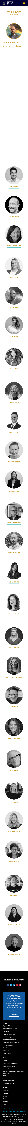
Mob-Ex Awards (7, 1048)
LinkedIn (5, 1096)
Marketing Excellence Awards (11, 1042)
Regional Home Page (9, 1083)
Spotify (5, 1104)
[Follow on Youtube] (17, 985)
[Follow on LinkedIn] (14, 985)
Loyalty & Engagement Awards (11, 1037)
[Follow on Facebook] (8, 985)
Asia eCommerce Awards (10, 1028)
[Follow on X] (11, 985)
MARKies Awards (8, 1045)
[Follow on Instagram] (20, 985)
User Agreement (20, 1111)
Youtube (5, 1101)
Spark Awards (7, 1053)
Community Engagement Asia (11, 1063)
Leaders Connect (7, 1069)
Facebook (6, 1090)
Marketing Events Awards (10, 1039)
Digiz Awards (6, 1031)
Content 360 (6, 1060)
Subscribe (14, 1015)
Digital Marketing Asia (9, 1066)
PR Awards (6, 1050)
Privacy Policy (12, 1111)
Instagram (6, 1093)
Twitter (5, 1099)
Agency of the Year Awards (10, 1026)
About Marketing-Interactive (11, 1109)
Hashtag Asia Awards (9, 1034)
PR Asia (5, 1076)
